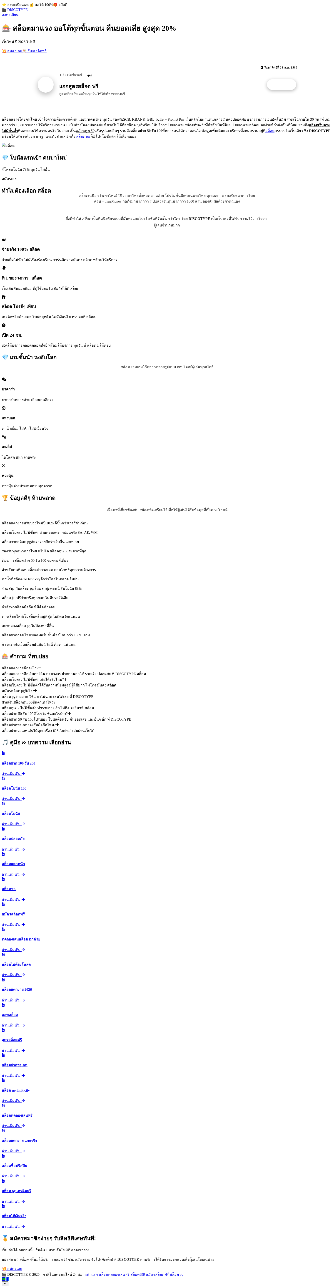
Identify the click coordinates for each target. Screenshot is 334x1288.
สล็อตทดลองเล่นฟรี (114, 1274)
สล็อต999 (137, 1274)
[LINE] (3, 1279)
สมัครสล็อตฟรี (157, 1274)
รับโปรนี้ (284, 84)
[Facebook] (7, 1279)
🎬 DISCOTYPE (15, 10)
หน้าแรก (91, 1274)
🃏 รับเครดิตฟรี (34, 51)
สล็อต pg (83, 136)
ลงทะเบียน (10, 15)
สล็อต (269, 131)
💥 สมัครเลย (12, 51)
